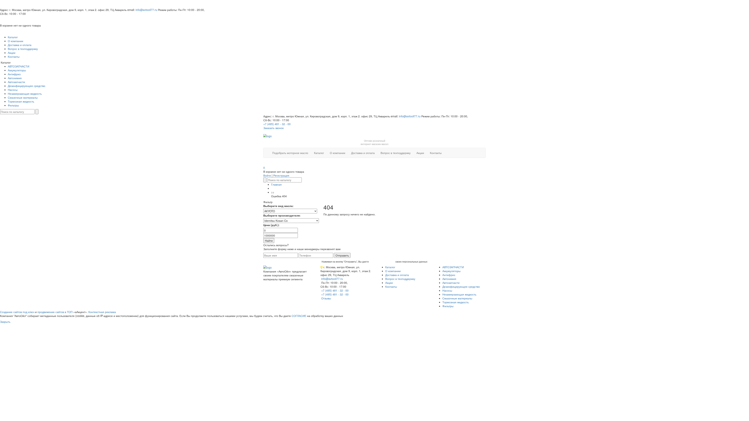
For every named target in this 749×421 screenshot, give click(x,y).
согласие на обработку (382, 261)
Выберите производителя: (282, 215)
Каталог (13, 37)
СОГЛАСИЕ (299, 316)
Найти (269, 240)
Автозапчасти (16, 82)
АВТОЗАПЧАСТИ (18, 66)
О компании (15, 41)
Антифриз (14, 74)
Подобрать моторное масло (290, 153)
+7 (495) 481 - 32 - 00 (277, 124)
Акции (11, 53)
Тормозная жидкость (21, 101)
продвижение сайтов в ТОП (55, 312)
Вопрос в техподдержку (23, 49)
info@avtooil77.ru (146, 10)
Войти (267, 175)
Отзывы (326, 298)
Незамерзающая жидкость (25, 94)
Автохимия (15, 78)
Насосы (13, 90)
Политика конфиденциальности (283, 285)
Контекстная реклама (102, 312)
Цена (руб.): (271, 225)
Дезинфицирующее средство (26, 86)
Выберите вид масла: (278, 206)
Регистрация (281, 175)
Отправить (342, 255)
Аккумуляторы (17, 70)
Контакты (14, 56)
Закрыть (5, 322)
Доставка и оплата (19, 45)
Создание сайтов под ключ (17, 312)
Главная (276, 184)
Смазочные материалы (23, 97)
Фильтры (13, 105)
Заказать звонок (273, 128)
